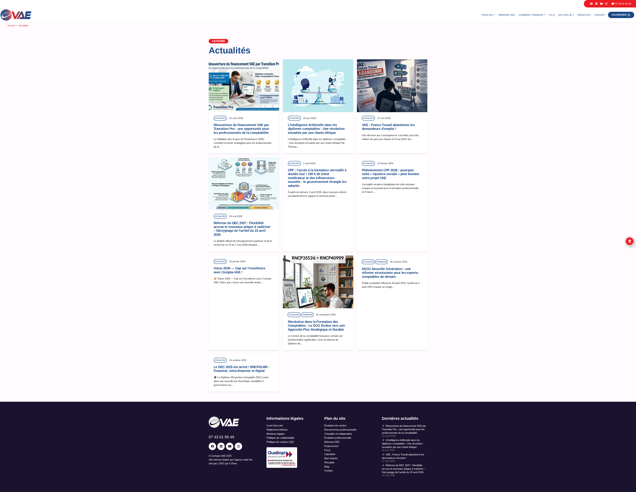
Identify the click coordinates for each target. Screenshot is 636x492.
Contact (328, 470)
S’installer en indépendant (338, 433)
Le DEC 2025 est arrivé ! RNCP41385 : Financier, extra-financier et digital (241, 369)
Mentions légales (275, 433)
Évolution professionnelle (337, 437)
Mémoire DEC (332, 441)
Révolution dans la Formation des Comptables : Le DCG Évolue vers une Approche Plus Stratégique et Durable (316, 325)
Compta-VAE (218, 455)
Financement (331, 446)
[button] (607, 15)
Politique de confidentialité (280, 437)
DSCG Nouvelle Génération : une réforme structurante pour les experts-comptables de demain (390, 272)
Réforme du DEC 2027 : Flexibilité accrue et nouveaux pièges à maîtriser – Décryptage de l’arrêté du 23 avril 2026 (242, 228)
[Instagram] (606, 3)
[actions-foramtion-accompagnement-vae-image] (281, 457)
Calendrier (329, 454)
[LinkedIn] (596, 3)
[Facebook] (591, 3)
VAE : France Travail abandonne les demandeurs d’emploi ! (388, 127)
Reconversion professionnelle (340, 429)
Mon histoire (331, 458)
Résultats (329, 462)
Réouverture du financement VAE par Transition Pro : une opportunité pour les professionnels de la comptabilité (241, 129)
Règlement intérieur (277, 429)
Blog (326, 466)
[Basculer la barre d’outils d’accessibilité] (629, 241)
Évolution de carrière (335, 425)
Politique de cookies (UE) (280, 441)
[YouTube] (601, 3)
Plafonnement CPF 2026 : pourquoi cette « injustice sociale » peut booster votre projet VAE (390, 174)
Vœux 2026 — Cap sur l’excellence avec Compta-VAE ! (239, 270)
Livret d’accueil (274, 425)
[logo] (16, 15)
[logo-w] (224, 422)
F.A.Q (327, 450)
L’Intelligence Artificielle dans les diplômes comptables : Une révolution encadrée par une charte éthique (316, 129)
